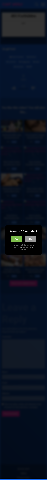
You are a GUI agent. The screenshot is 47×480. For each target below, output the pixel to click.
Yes (16, 239)
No (30, 239)
